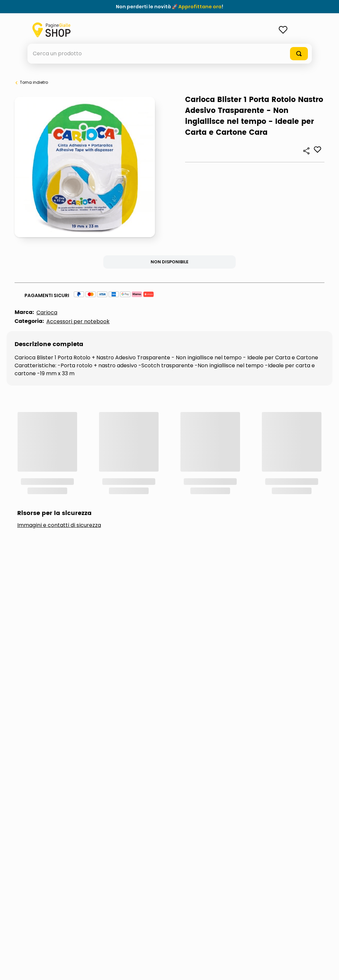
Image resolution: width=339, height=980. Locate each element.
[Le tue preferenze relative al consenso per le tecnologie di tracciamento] (327, 968)
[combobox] (169, 54)
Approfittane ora (199, 6)
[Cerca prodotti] (299, 53)
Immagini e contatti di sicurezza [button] (59, 436)
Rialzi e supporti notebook (261, 475)
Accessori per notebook (78, 321)
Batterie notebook (172, 475)
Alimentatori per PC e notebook (75, 475)
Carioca (46, 312)
